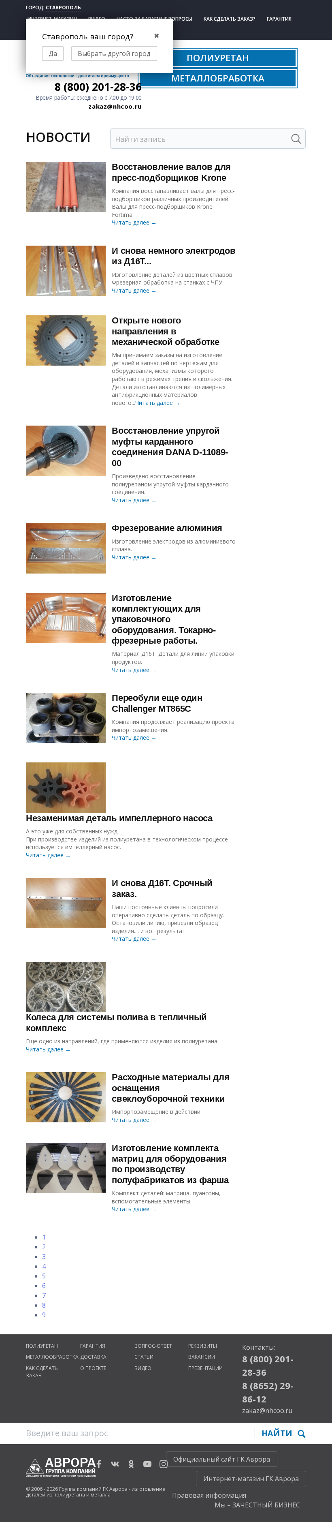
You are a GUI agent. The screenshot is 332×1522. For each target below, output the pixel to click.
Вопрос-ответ (153, 1345)
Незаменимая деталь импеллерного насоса (119, 818)
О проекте (93, 1368)
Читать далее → (134, 222)
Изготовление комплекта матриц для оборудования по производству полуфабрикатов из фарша (170, 1164)
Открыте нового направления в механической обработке (165, 331)
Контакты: (258, 1347)
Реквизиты (202, 1345)
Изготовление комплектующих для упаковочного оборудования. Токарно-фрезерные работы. (163, 619)
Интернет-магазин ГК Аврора (251, 1478)
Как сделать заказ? (229, 18)
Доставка (93, 1356)
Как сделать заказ (42, 1372)
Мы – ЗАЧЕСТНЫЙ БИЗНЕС (257, 1505)
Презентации (205, 1368)
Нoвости (58, 137)
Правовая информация (209, 1495)
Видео (142, 1368)
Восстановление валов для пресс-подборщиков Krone (171, 172)
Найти (278, 1433)
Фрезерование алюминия (167, 528)
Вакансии (201, 1356)
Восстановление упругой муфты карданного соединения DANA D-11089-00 (170, 447)
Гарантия (279, 18)
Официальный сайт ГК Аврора (221, 1459)
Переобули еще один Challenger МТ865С (157, 703)
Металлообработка (52, 1356)
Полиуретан (42, 1345)
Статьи (143, 1356)
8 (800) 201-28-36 (98, 86)
